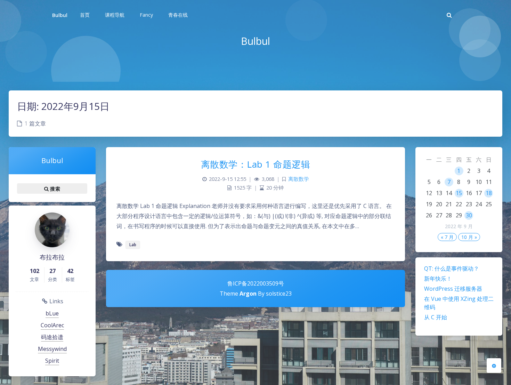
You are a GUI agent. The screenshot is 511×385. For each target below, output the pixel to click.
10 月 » (469, 237)
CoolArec (52, 325)
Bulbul (59, 15)
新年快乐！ (438, 278)
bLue (52, 313)
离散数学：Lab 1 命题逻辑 (255, 164)
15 (459, 193)
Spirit (52, 360)
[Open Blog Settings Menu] (494, 365)
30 (469, 215)
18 (489, 193)
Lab (132, 245)
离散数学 (298, 179)
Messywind (52, 349)
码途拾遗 (52, 337)
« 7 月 (447, 237)
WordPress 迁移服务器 (453, 288)
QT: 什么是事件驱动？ (451, 268)
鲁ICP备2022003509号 (255, 283)
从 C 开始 (435, 317)
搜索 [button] (54, 188)
